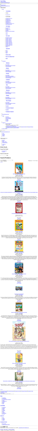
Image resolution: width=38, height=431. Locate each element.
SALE (3, 403)
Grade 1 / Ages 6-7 (8, 39)
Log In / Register (2, 0)
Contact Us (4, 122)
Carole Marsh (21, 174)
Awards (7, 119)
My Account (4, 423)
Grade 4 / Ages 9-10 (9, 41)
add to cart (19, 179)
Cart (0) (3, 135)
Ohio (7, 84)
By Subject (8, 26)
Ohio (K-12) (8, 21)
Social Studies (8, 27)
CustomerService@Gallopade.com (24, 427)
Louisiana (8, 79)
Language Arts (8, 29)
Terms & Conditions (11, 429)
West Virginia (8, 100)
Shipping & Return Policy (6, 424)
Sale (7, 33)
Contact (2, 1)
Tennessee (8, 90)
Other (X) (3, 151)
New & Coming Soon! (10, 56)
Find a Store (8, 54)
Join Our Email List (9, 123)
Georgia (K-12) (8, 20)
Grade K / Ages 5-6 (9, 38)
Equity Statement (8, 118)
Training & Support (10, 107)
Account (3, 134)
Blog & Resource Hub (5, 114)
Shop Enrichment (8, 66)
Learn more (4, 407)
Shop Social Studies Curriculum (10, 65)
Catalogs (7, 120)
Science (7, 28)
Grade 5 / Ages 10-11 (9, 42)
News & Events (8, 117)
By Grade (8, 35)
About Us (7, 116)
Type (6, 50)
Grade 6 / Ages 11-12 (9, 43)
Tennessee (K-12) (8, 22)
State (6, 52)
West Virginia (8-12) (9, 24)
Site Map (1, 429)
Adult (7, 46)
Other (3, 402)
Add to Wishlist (19, 180)
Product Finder (4, 141)
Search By (8, 48)
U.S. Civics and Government (10, 31)
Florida (7, 68)
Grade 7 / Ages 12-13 (9, 44)
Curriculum (8, 11)
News (3, 417)
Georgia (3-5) (8, 14)
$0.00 (4, 1)
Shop (3, 9)
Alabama (7, 62)
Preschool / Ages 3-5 (9, 37)
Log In (7, 105)
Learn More (7, 64)
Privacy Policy (6, 429)
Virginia (7, 95)
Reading (7, 30)
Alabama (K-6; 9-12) (9, 18)
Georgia (7, 73)
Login (3, 133)
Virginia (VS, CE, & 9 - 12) (10, 23)
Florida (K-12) (8, 19)
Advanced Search (4, 142)
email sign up (2, 392)
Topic (7, 51)
